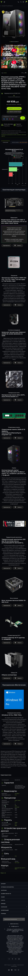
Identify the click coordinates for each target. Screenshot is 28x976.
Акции (3, 896)
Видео (3, 873)
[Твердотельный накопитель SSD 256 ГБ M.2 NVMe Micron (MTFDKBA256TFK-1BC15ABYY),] (14, 524)
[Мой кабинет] (23, 2)
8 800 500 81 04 (14, 923)
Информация (5, 910)
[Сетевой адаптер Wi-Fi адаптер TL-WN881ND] (14, 622)
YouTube (15, 959)
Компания (4, 906)
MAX (19, 959)
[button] (10, 41)
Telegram (12, 959)
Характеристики (6, 245)
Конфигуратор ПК (6, 893)
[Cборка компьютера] (14, 659)
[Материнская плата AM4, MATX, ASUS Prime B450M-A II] (14, 379)
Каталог (3, 883)
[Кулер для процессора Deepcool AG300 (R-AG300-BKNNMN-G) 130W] (14, 319)
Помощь (3, 913)
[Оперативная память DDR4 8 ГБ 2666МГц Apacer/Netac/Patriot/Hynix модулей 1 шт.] (14, 415)
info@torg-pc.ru (15, 926)
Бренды (3, 903)
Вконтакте (9, 959)
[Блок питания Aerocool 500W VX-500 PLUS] (14, 585)
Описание (5, 142)
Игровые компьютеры (7, 887)
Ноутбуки (4, 890)
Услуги (3, 900)
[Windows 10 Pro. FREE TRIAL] (14, 699)
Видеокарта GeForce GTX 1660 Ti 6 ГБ (12, 93)
